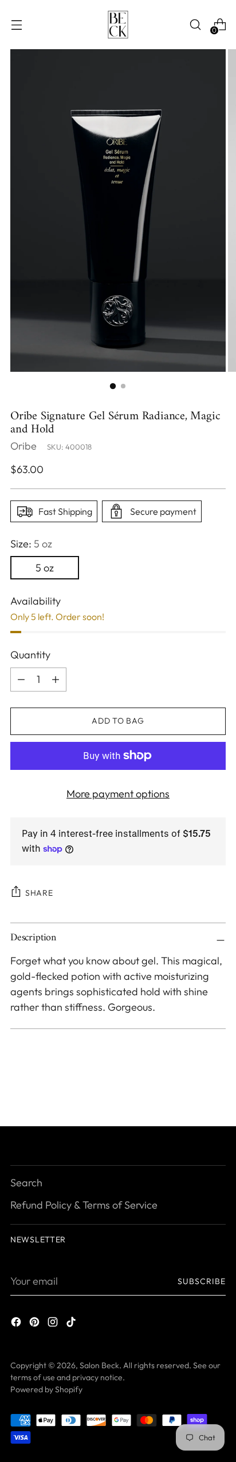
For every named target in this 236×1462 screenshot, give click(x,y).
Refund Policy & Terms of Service (84, 1204)
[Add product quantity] (21, 679)
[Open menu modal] (16, 25)
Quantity (30, 654)
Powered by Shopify (46, 1389)
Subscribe (202, 1281)
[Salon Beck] (118, 25)
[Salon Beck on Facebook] (17, 1324)
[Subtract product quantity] (55, 679)
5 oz (45, 567)
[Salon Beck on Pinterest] (35, 1324)
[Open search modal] (195, 25)
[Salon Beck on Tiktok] (72, 1324)
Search (26, 1182)
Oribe (23, 445)
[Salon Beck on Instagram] (54, 1324)
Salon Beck (99, 1365)
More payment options (118, 793)
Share (39, 893)
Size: (31, 543)
